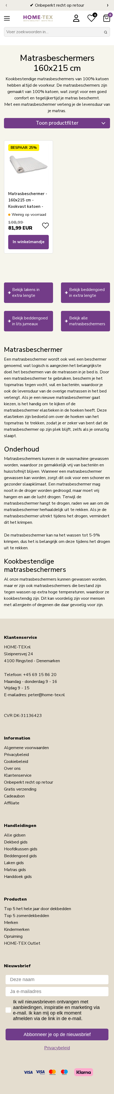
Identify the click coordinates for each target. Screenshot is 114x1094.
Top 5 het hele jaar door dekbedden (37, 909)
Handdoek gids (18, 877)
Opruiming (13, 936)
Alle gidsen (14, 835)
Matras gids (15, 870)
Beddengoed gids (20, 856)
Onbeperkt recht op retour (28, 782)
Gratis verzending (20, 789)
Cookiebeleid (16, 761)
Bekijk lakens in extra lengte (26, 292)
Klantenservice (18, 775)
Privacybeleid (16, 755)
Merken (11, 923)
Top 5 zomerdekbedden (26, 916)
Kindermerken (16, 929)
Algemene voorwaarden (26, 748)
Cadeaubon (14, 796)
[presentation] (6, 5)
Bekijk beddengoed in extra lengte (87, 292)
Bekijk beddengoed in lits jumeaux (30, 321)
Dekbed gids (16, 842)
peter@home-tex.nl (46, 695)
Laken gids (14, 863)
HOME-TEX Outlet (22, 943)
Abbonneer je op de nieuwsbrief (57, 1034)
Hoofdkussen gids (20, 849)
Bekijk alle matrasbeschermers (87, 321)
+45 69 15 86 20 (39, 675)
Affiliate (11, 803)
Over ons (12, 768)
